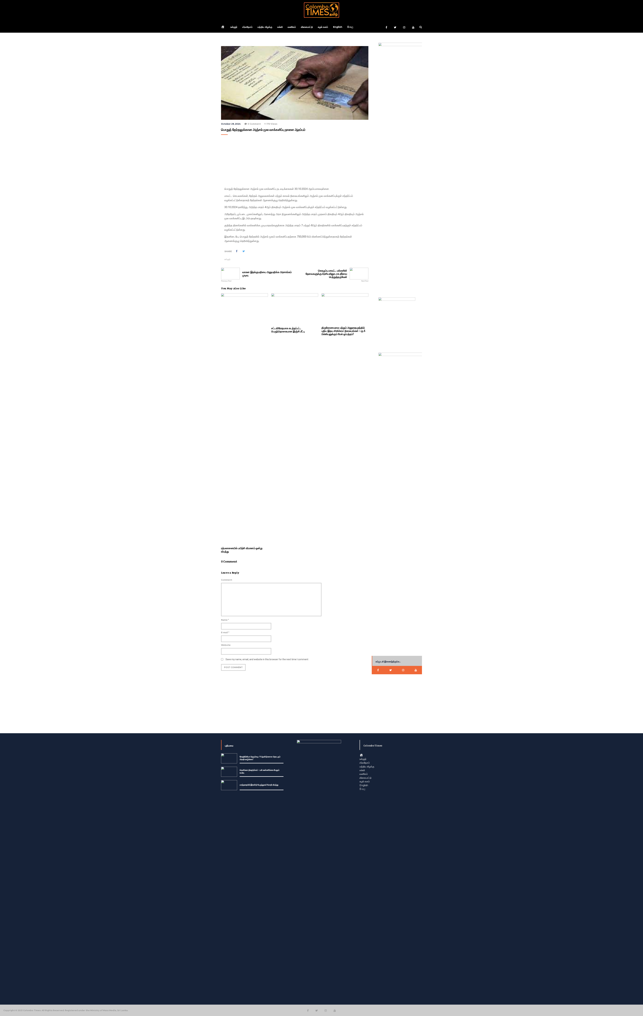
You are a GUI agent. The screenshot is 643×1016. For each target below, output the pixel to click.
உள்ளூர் (233, 26)
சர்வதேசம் (247, 26)
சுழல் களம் (323, 26)
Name (225, 620)
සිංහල (350, 26)
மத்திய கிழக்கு (265, 26)
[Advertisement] (293, 161)
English (337, 26)
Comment (226, 580)
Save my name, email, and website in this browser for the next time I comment (267, 659)
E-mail (225, 632)
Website (226, 645)
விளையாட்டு (307, 26)
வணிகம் (292, 26)
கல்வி (280, 26)
